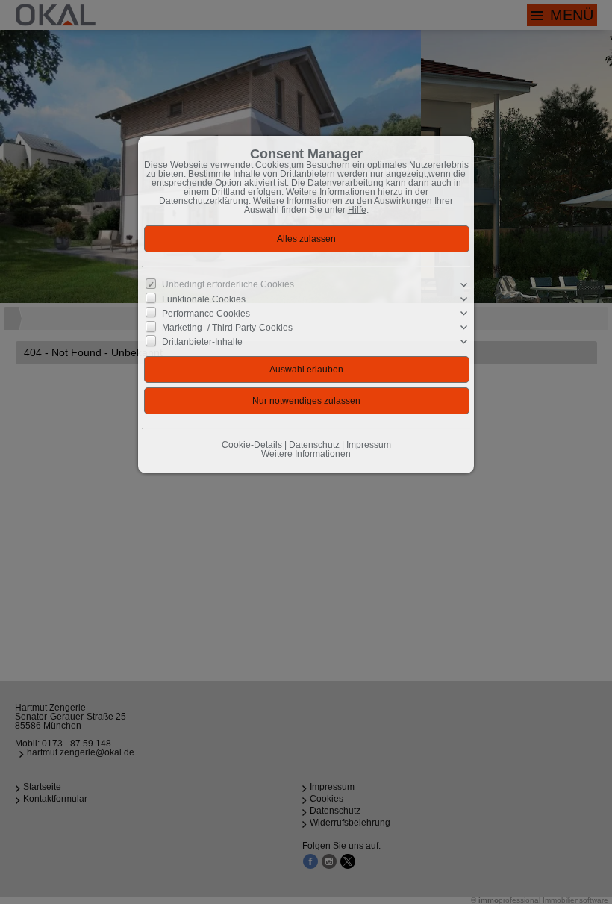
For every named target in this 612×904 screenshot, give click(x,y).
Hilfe (357, 210)
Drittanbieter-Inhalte (202, 342)
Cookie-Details (252, 445)
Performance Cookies (206, 313)
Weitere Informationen (306, 454)
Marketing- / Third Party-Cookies (227, 327)
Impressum (368, 445)
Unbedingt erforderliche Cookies (228, 284)
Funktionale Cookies (204, 299)
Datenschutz (314, 445)
